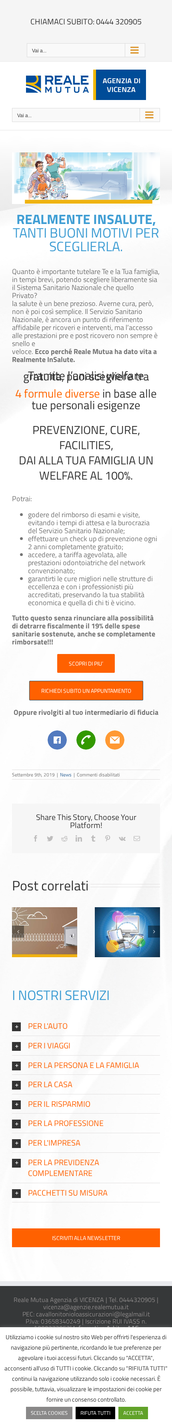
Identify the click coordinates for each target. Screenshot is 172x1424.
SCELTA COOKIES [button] (49, 1413)
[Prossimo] (154, 932)
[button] (86, 1026)
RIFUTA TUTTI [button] (95, 1413)
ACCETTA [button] (133, 1413)
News (66, 774)
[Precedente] (18, 932)
